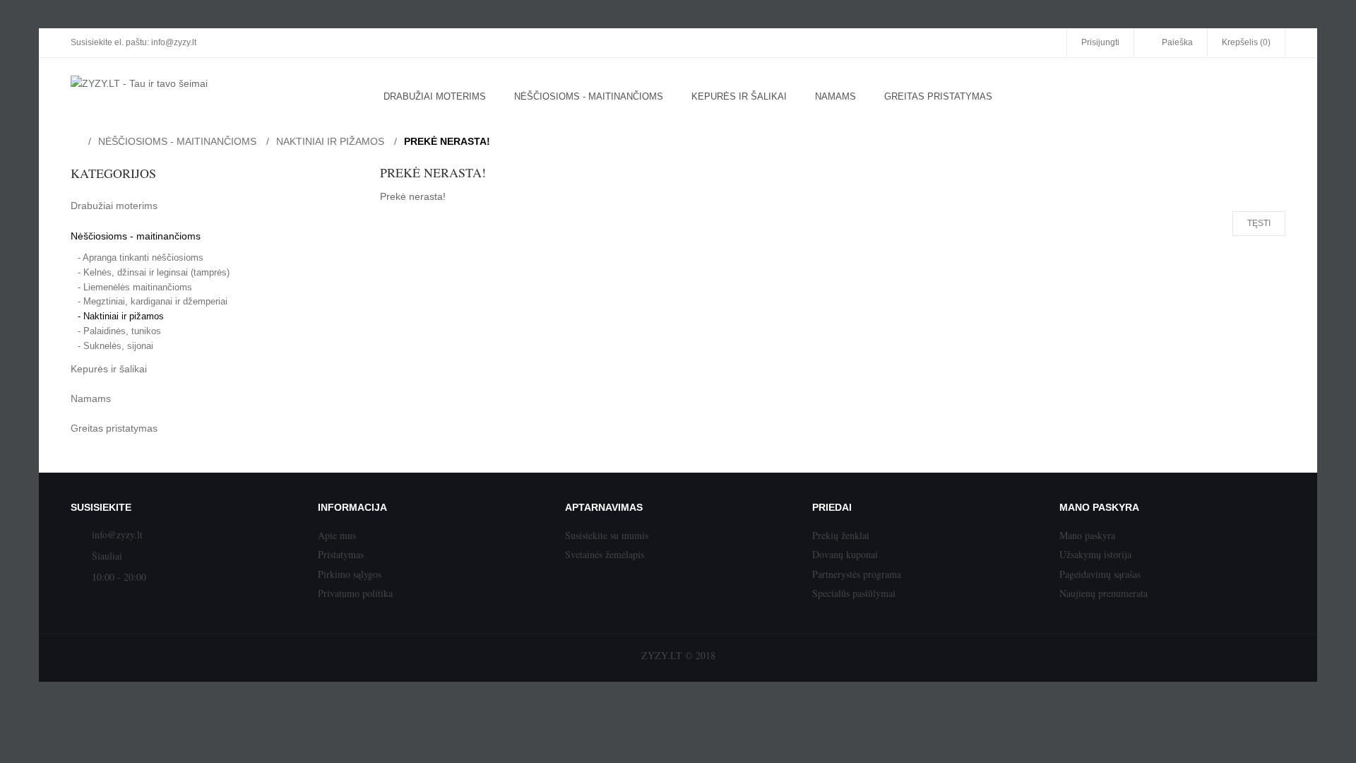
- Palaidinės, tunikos (119, 331)
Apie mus (337, 535)
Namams (91, 398)
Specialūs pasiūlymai (854, 593)
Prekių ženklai (840, 535)
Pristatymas (341, 554)
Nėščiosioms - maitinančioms (177, 141)
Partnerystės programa (856, 574)
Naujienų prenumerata (1103, 593)
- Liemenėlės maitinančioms (135, 287)
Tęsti (1259, 223)
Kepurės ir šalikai (109, 368)
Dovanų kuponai (845, 554)
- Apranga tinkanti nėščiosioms (140, 257)
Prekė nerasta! (447, 141)
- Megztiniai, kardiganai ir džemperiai (152, 301)
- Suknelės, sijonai (115, 346)
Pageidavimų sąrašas (1100, 574)
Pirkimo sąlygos (349, 574)
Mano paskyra (1087, 535)
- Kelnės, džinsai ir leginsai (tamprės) (154, 272)
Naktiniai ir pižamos (330, 141)
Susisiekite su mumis (606, 535)
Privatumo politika (355, 593)
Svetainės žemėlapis (604, 554)
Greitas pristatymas (114, 428)
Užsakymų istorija (1095, 554)
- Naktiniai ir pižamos (121, 316)
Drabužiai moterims (114, 205)
